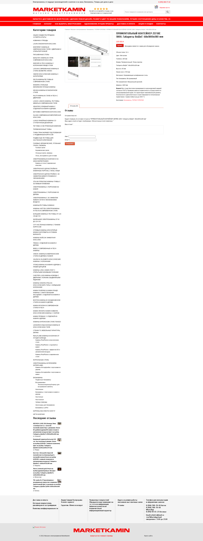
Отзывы (121, 505)
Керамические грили (42, 150)
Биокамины (38, 377)
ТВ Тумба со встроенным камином (47, 126)
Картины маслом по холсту (44, 411)
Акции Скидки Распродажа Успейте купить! (71, 501)
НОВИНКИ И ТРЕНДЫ (40, 40)
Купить (119, 45)
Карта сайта (148, 536)
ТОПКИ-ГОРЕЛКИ (41, 402)
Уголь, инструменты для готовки (46, 156)
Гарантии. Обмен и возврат (72, 505)
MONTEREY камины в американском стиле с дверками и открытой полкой (47, 49)
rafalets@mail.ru (157, 515)
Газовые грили (40, 147)
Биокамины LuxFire (41, 408)
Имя (67, 136)
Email (67, 140)
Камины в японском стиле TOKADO (47, 322)
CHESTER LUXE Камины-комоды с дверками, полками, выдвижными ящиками (46, 278)
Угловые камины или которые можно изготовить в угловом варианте (45, 232)
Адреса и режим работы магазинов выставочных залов (130, 501)
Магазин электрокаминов (78, 29)
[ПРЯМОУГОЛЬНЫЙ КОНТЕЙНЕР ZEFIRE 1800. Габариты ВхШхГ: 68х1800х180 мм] (88, 44)
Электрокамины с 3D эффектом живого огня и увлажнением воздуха (45, 200)
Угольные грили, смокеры (43, 153)
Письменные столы (41, 54)
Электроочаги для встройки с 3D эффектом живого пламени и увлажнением (46, 176)
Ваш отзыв (69, 124)
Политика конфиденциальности (45, 508)
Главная (67, 29)
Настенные (39, 397)
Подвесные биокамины (43, 380)
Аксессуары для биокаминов (45, 405)
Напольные (39, 389)
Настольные (39, 399)
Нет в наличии (39, 414)
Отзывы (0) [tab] (74, 106)
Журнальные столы (41, 360)
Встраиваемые (40, 382)
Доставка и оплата (40, 500)
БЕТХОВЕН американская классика (47, 112)
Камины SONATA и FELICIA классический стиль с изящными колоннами (47, 285)
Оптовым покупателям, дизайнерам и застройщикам (44, 504)
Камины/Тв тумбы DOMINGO (43, 205)
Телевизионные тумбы (42, 129)
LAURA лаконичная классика (44, 44)
